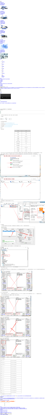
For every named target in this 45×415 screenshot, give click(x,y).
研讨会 (11, 412)
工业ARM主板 (9, 408)
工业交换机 (4, 407)
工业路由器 (1, 3)
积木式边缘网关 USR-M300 (37, 87)
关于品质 (1, 85)
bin (7, 400)
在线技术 (6, 101)
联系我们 (1, 412)
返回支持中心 (2, 396)
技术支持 (1, 80)
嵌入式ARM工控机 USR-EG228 (7, 87)
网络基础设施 (2, 2)
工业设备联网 (2, 11)
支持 (0, 78)
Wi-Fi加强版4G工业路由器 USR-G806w (8, 88)
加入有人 (6, 83)
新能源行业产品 (2, 51)
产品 (0, 406)
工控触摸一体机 (13, 408)
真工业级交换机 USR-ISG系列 (30, 87)
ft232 (5, 400)
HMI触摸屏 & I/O (17, 408)
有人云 (1, 92)
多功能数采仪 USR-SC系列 (14, 87)
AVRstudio (3, 400)
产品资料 (1, 101)
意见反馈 (8, 83)
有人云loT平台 (2, 40)
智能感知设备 (2, 30)
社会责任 (4, 83)
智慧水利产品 (25, 408)
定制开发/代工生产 (2, 50)
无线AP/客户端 (8, 407)
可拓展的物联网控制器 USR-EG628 (22, 87)
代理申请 (11, 83)
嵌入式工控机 (5, 408)
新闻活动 (8, 412)
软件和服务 (1, 39)
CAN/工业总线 (3, 12)
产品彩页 (1, 81)
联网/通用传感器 (18, 407)
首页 (0, 1)
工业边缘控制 (2, 20)
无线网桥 (11, 407)
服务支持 (1, 409)
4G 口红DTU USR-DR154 (16, 88)
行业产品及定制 (2, 49)
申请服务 (4, 101)
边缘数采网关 (2, 21)
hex (6, 400)
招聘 (8, 400)
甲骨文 (1, 400)
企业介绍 (1, 84)
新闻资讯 (1, 83)
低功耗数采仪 (14, 407)
